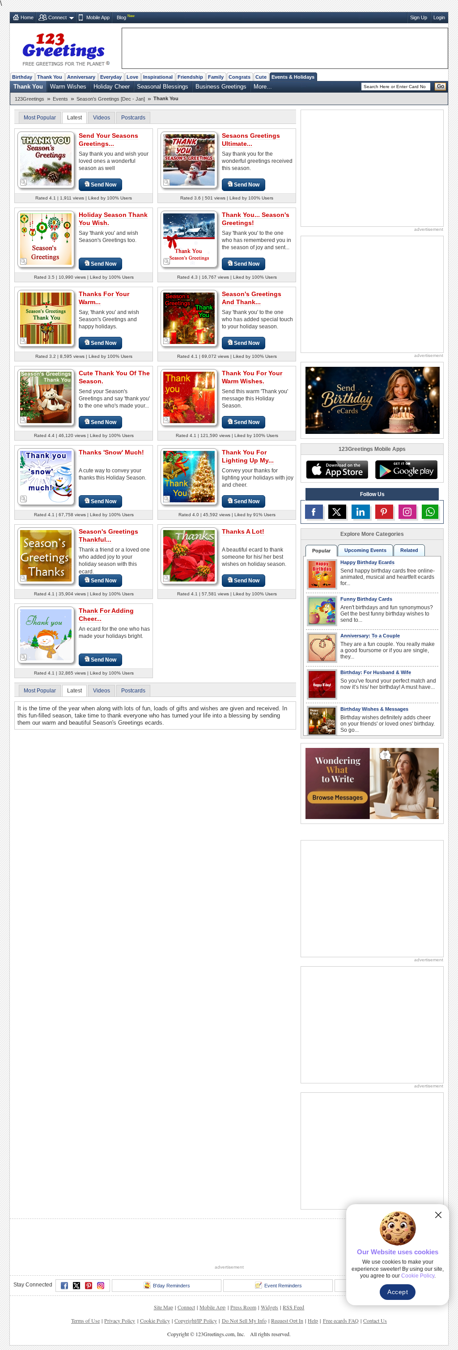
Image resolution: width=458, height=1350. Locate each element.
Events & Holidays (292, 77)
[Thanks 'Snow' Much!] (46, 476)
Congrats (239, 77)
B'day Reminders (171, 1285)
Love (132, 77)
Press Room (243, 1307)
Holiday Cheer (111, 86)
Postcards (133, 118)
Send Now (103, 185)
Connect (57, 17)
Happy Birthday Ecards (367, 562)
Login (439, 17)
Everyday (111, 77)
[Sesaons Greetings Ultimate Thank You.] (189, 159)
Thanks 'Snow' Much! (111, 452)
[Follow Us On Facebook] (314, 512)
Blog (121, 17)
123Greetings (29, 99)
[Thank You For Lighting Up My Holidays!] (189, 476)
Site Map (163, 1307)
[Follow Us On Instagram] (407, 512)
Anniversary (81, 77)
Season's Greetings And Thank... (251, 298)
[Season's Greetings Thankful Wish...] (46, 555)
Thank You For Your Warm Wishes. (252, 377)
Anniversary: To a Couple (370, 635)
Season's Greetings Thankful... (108, 535)
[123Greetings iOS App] (336, 469)
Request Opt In (287, 1320)
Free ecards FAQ (341, 1320)
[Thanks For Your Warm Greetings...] (46, 318)
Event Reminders (283, 1285)
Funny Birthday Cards (366, 599)
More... (263, 86)
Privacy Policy (119, 1320)
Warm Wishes (68, 86)
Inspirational (158, 77)
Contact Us (375, 1320)
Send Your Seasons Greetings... (108, 139)
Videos (101, 118)
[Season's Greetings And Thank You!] (189, 318)
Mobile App (98, 17)
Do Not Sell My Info (244, 1320)
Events (60, 99)
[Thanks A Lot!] (189, 555)
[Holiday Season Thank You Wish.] (46, 238)
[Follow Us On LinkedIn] (360, 512)
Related (409, 550)
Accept (397, 1291)
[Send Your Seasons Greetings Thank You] (46, 159)
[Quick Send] (23, 182)
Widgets (269, 1307)
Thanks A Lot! (243, 531)
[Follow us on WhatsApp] (430, 512)
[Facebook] (64, 1285)
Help (313, 1320)
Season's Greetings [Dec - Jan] (110, 99)
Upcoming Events (365, 550)
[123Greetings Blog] (372, 783)
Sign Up (418, 17)
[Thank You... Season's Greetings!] (189, 238)
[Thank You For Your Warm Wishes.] (189, 397)
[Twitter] (76, 1285)
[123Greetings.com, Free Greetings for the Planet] (66, 48)
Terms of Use (85, 1320)
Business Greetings (220, 86)
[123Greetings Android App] (406, 469)
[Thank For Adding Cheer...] (46, 634)
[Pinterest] (88, 1285)
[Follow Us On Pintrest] (384, 512)
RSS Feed (293, 1307)
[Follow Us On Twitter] (337, 512)
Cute (261, 77)
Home (27, 17)
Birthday (22, 77)
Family (216, 77)
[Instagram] (100, 1285)
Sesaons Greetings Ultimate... (251, 139)
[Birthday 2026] (372, 399)
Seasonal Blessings (162, 86)
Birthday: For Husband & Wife (375, 672)
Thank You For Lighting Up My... (248, 456)
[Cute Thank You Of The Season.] (46, 397)
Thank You (49, 77)
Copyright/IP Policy (195, 1320)
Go (440, 86)
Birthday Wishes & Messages (374, 709)
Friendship (190, 77)
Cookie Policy (155, 1320)
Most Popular (40, 118)
